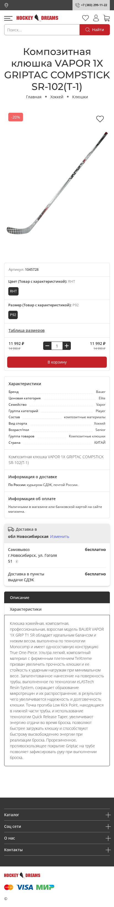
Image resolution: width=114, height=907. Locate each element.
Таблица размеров (27, 330)
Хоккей (56, 96)
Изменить (59, 536)
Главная (34, 96)
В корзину (57, 362)
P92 (13, 314)
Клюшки (80, 96)
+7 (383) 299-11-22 (94, 5)
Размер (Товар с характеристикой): (43, 305)
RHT (13, 291)
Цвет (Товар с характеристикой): (41, 281)
